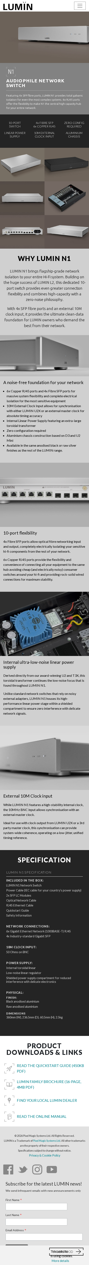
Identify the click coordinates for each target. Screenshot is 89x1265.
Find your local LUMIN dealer (47, 1100)
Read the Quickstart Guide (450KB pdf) (50, 1068)
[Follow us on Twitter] (23, 1170)
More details (60, 1261)
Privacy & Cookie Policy (44, 1155)
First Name (14, 1200)
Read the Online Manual (41, 1116)
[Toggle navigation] (80, 6)
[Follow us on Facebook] (8, 1170)
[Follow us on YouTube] (52, 1170)
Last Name (14, 1215)
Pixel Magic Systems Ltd (46, 1140)
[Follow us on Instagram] (37, 1170)
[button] (66, 1252)
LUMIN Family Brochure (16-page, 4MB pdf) (49, 1084)
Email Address (16, 1230)
